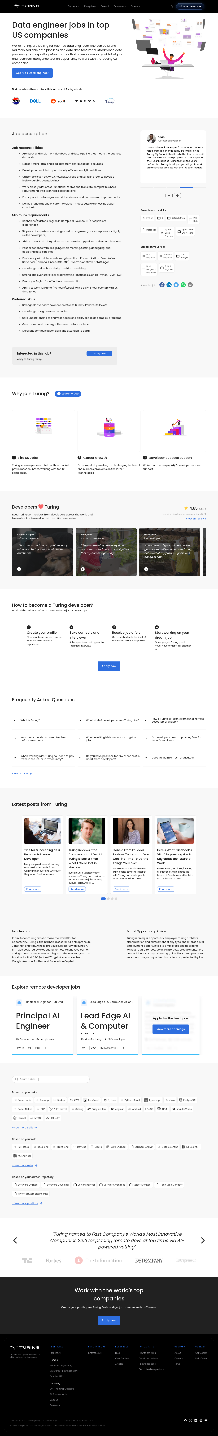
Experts (134, 6)
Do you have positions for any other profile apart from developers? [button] (113, 757)
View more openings (171, 1029)
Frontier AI (72, 6)
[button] (173, 156)
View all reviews (196, 518)
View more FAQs (22, 773)
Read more (32, 889)
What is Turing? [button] (30, 720)
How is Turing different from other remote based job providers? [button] (178, 720)
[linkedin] (169, 285)
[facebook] (162, 285)
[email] (190, 284)
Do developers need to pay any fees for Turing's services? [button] (177, 739)
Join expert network (188, 6)
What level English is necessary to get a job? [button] (111, 739)
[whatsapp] (183, 285)
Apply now (99, 353)
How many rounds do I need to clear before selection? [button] (43, 739)
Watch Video (70, 393)
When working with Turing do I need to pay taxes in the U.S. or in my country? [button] (47, 757)
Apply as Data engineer (32, 73)
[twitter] (176, 285)
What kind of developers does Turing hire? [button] (112, 720)
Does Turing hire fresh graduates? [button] (173, 757)
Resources (119, 6)
